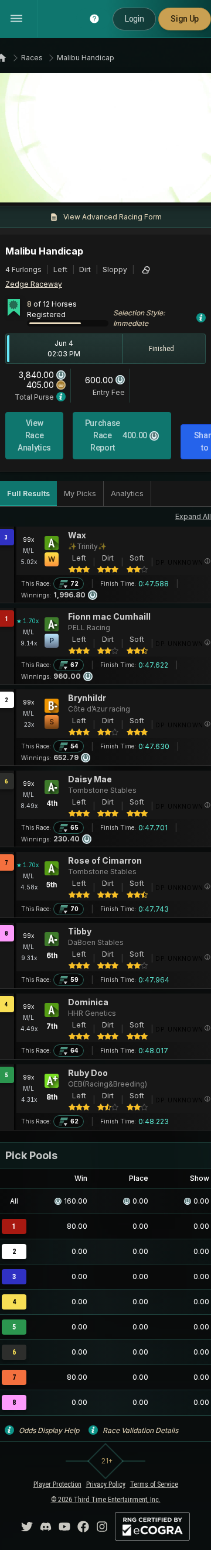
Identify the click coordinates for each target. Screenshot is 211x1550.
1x (44, 186)
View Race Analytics (34, 435)
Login (134, 18)
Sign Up (185, 18)
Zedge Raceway (33, 284)
